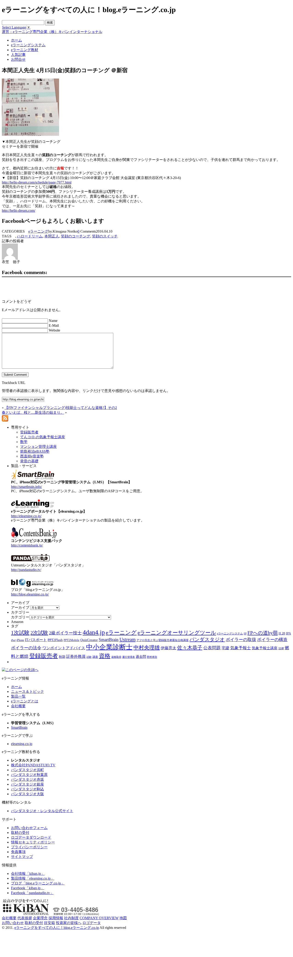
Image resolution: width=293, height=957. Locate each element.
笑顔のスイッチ (105, 236)
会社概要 (18, 706)
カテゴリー (20, 617)
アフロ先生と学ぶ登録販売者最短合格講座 (162, 640)
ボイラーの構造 (272, 639)
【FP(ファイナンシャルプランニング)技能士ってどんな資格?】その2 (61, 408)
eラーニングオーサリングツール (177, 633)
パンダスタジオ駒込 (27, 789)
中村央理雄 (146, 647)
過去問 (141, 656)
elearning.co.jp (21, 744)
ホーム (16, 687)
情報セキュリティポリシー (33, 842)
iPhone (20, 640)
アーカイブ (20, 607)
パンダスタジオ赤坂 (27, 779)
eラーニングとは (24, 701)
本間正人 (51, 236)
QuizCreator (89, 640)
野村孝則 (152, 656)
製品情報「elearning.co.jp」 (32, 878)
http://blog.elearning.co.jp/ (30, 594)
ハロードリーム (30, 236)
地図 (123, 918)
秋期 (62, 656)
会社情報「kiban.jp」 (28, 873)
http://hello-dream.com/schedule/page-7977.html (36, 182)
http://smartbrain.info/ (26, 487)
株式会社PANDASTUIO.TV (33, 765)
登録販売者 (43, 656)
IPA (288, 633)
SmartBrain (109, 639)
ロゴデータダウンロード (31, 837)
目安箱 (49, 923)
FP (245, 633)
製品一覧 (18, 696)
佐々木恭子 (189, 647)
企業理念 (40, 918)
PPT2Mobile (71, 640)
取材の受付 (20, 833)
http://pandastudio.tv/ (26, 570)
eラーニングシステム (230, 633)
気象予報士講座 (264, 648)
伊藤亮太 (168, 648)
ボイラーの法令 (26, 647)
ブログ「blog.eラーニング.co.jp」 (38, 883)
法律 (281, 648)
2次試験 (39, 633)
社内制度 (71, 918)
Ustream (127, 639)
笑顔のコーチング (75, 236)
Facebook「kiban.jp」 (27, 888)
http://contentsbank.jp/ (27, 545)
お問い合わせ (13, 923)
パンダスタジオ (207, 639)
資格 (104, 655)
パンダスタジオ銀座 (27, 784)
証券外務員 (76, 656)
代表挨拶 (24, 918)
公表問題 (212, 647)
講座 (95, 656)
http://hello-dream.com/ (18, 210)
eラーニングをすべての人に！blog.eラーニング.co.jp (56, 928)
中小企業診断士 (109, 647)
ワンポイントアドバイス (63, 648)
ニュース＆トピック (27, 691)
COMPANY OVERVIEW (99, 918)
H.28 (282, 633)
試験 (89, 656)
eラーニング (38, 231)
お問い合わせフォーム (29, 828)
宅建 (225, 648)
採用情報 (56, 918)
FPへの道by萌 (262, 633)
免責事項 (18, 852)
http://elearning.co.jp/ (26, 516)
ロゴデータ (91, 923)
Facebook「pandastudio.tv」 (32, 893)
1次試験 (20, 633)
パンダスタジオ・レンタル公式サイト (42, 811)
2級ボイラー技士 (65, 633)
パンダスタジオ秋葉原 (29, 775)
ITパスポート (36, 640)
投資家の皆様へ (68, 923)
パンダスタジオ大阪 (27, 794)
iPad (13, 640)
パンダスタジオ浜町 (27, 770)
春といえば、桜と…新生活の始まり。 (33, 412)
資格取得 (116, 656)
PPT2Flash (55, 640)
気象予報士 (240, 648)
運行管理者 (128, 656)
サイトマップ (22, 857)
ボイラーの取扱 (241, 639)
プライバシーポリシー (29, 847)
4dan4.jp (94, 632)
